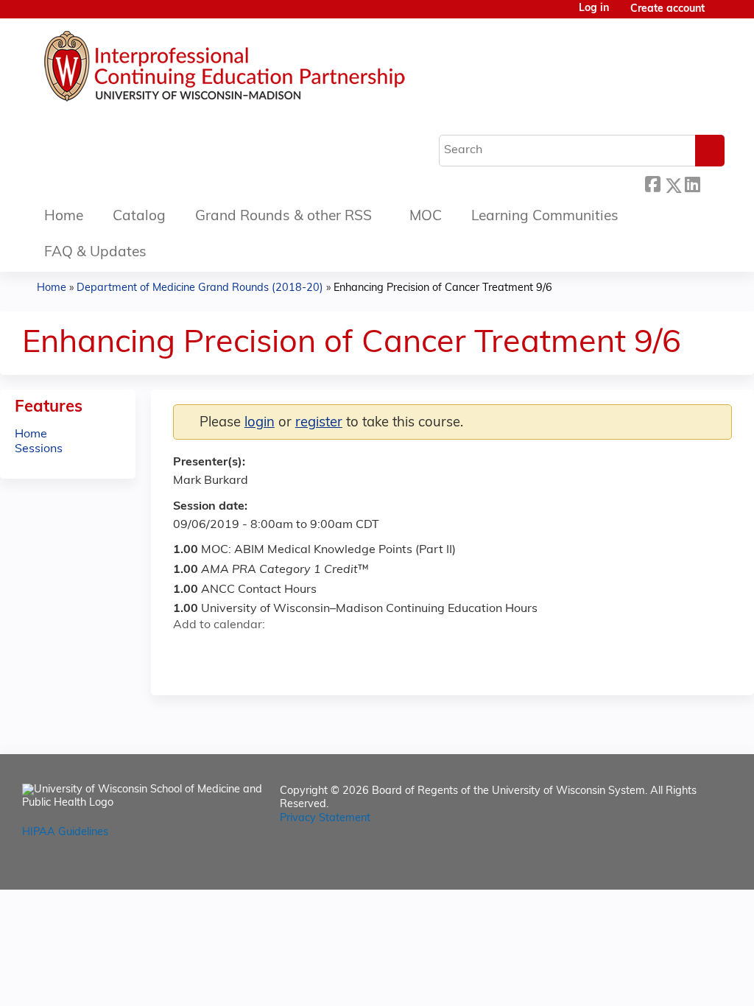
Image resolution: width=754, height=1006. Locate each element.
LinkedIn (692, 183)
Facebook (652, 183)
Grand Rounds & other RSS (283, 217)
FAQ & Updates (95, 253)
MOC (425, 217)
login (259, 423)
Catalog (139, 217)
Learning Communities (545, 217)
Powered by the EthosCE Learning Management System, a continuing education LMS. (679, 865)
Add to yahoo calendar (221, 651)
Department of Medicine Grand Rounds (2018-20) (200, 288)
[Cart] (720, 15)
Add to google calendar (188, 651)
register (318, 423)
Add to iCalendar (254, 651)
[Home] (268, 70)
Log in (594, 9)
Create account (667, 9)
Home (63, 217)
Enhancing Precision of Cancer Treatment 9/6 (443, 288)
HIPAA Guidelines (65, 832)
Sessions (39, 449)
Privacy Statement (325, 818)
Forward (712, 181)
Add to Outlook (290, 651)
